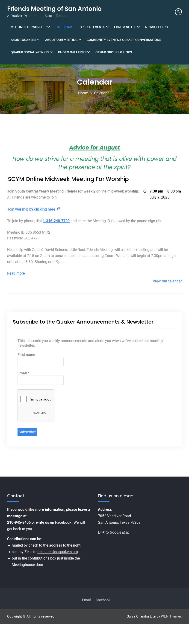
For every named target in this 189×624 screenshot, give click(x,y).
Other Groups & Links (113, 52)
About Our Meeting (61, 40)
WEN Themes (171, 616)
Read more (16, 273)
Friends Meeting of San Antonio (54, 9)
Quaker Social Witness (30, 52)
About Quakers (23, 40)
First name (26, 354)
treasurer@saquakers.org (57, 552)
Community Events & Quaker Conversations (124, 40)
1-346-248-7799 (56, 221)
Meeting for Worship (29, 27)
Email (23, 373)
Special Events (92, 27)
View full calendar (167, 281)
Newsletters (156, 27)
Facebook (63, 522)
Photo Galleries (72, 52)
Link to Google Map (113, 532)
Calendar (64, 27)
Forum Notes (125, 27)
